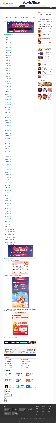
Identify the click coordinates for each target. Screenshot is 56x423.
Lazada (20, 373)
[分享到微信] (4, 393)
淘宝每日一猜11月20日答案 (8, 365)
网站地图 (21, 418)
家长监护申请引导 (32, 418)
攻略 (21, 7)
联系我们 (24, 418)
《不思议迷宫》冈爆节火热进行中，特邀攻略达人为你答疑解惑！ (45, 19)
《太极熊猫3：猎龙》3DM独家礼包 (45, 38)
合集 (39, 7)
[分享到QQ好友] (6, 393)
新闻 (25, 7)
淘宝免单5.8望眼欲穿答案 (8, 359)
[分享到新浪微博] (7, 393)
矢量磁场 (10, 373)
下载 (50, 64)
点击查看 (10, 37)
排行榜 (36, 7)
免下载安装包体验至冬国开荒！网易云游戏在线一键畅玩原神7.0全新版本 (45, 26)
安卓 (7, 7)
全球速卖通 (31, 373)
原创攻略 (37, 411)
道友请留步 (43, 75)
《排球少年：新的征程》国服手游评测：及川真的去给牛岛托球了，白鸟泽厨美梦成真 (47, 49)
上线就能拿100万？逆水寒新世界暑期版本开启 (44, 24)
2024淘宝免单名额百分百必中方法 (25, 361)
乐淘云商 (31, 379)
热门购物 (30, 352)
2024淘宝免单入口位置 (24, 363)
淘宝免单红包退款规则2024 (8, 361)
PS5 (36, 414)
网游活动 (49, 411)
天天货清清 (10, 379)
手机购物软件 (33, 352)
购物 (27, 352)
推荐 (4, 7)
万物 (20, 379)
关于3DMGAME (13, 418)
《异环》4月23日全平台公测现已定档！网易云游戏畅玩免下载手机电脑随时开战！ (45, 16)
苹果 (11, 7)
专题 (28, 7)
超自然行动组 (44, 67)
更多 (35, 357)
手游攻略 (43, 411)
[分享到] (8, 393)
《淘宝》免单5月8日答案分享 (8, 363)
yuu (30, 385)
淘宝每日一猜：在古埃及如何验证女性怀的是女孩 (27, 365)
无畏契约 (43, 71)
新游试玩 (49, 414)
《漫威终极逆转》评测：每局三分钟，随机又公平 (47, 53)
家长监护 (37, 418)
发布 (5, 398)
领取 (49, 35)
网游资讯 (49, 408)
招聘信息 (17, 418)
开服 (32, 7)
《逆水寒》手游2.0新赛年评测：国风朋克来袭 (48, 56)
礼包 (14, 7)
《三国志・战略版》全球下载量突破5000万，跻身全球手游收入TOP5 (44, 18)
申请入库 (44, 418)
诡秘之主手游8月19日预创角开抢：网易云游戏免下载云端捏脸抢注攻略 (45, 21)
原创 (18, 7)
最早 (6, 401)
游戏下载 (37, 408)
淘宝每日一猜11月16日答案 (24, 367)
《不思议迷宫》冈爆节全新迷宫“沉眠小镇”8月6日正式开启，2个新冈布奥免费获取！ (45, 23)
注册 (6, 397)
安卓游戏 (43, 408)
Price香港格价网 (21, 385)
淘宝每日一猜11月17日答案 (8, 367)
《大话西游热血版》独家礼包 (45, 34)
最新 (5, 401)
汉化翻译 (40, 418)
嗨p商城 (10, 385)
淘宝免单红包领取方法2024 (24, 359)
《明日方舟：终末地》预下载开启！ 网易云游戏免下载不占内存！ (44, 14)
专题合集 (43, 414)
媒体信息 (28, 418)
